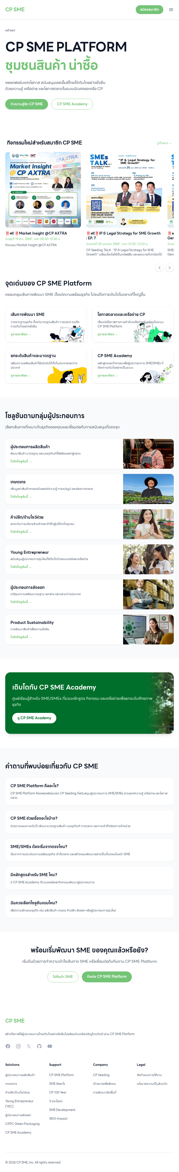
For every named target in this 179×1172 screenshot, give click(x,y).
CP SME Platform (61, 1075)
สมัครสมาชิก (149, 9)
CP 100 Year (57, 1092)
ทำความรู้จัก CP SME (26, 104)
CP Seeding (101, 1075)
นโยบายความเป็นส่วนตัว (152, 1083)
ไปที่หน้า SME (63, 977)
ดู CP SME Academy (34, 718)
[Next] (169, 268)
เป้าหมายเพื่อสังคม (104, 1083)
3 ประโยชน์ (55, 1101)
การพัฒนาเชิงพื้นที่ (104, 1092)
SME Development (62, 1109)
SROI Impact (58, 1118)
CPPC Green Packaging (22, 1123)
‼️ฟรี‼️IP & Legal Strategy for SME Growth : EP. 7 (123, 236)
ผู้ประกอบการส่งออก (18, 1115)
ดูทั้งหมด (164, 143)
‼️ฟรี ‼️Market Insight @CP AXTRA (36, 233)
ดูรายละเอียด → (21, 334)
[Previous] (159, 268)
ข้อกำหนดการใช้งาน (149, 1075)
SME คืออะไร (57, 1083)
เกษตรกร (11, 1083)
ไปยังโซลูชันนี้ (21, 461)
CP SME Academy (72, 104)
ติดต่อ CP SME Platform (107, 976)
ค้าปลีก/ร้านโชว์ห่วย (17, 1092)
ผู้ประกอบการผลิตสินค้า (20, 1075)
